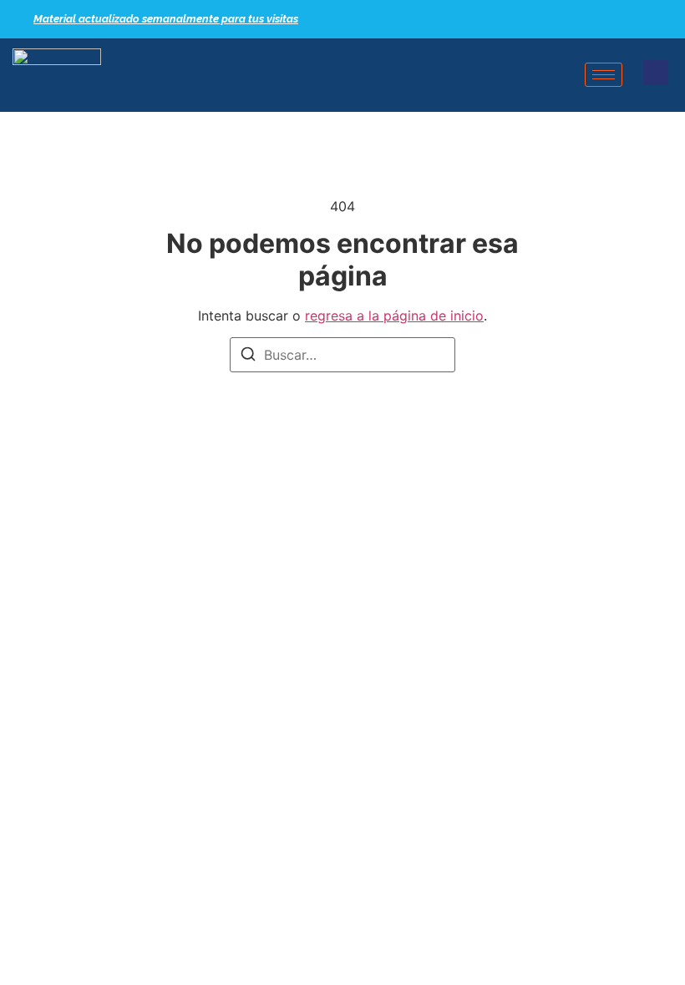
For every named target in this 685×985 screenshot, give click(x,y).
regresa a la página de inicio (394, 315)
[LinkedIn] (639, 19)
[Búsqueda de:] (342, 354)
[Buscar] (248, 356)
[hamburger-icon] (603, 75)
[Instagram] (668, 19)
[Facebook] (609, 19)
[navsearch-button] (655, 72)
